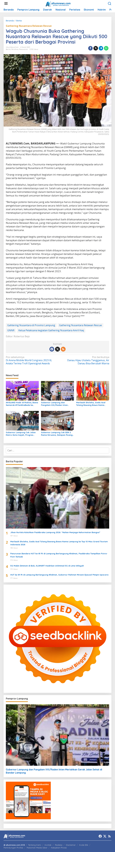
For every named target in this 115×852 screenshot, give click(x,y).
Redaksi (58, 845)
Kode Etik (83, 845)
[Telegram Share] (101, 48)
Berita (8, 49)
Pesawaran (23, 49)
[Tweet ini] (95, 48)
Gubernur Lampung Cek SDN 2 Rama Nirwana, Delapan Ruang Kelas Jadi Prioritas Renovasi (56, 433)
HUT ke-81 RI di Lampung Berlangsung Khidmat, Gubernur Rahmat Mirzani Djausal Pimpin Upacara (59, 575)
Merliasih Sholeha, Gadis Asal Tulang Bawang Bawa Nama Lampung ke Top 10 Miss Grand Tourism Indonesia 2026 (91, 403)
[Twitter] (57, 349)
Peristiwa (14, 49)
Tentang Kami (34, 845)
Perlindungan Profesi (13, 847)
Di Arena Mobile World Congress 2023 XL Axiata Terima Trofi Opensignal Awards (29, 360)
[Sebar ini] (90, 48)
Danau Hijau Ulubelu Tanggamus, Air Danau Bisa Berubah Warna (88, 360)
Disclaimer (71, 845)
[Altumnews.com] (58, 3)
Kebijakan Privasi (59, 847)
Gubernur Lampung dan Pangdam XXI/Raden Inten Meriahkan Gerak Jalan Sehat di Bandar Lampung (57, 403)
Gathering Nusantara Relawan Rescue (29, 26)
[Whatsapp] (106, 48)
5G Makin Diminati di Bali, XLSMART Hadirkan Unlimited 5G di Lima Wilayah (47, 565)
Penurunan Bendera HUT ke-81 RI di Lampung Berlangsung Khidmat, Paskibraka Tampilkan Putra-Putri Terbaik (59, 555)
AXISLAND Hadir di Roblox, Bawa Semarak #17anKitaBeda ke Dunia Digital (22, 403)
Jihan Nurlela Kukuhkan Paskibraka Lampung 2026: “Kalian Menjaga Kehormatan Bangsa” (55, 532)
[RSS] (63, 349)
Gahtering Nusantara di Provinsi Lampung (31, 325)
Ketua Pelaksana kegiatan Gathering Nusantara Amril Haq (51, 330)
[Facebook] (51, 349)
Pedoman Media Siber (37, 847)
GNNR (10, 330)
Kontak (48, 845)
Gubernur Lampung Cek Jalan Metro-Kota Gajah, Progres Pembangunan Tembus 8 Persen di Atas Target (21, 433)
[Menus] (6, 3)
